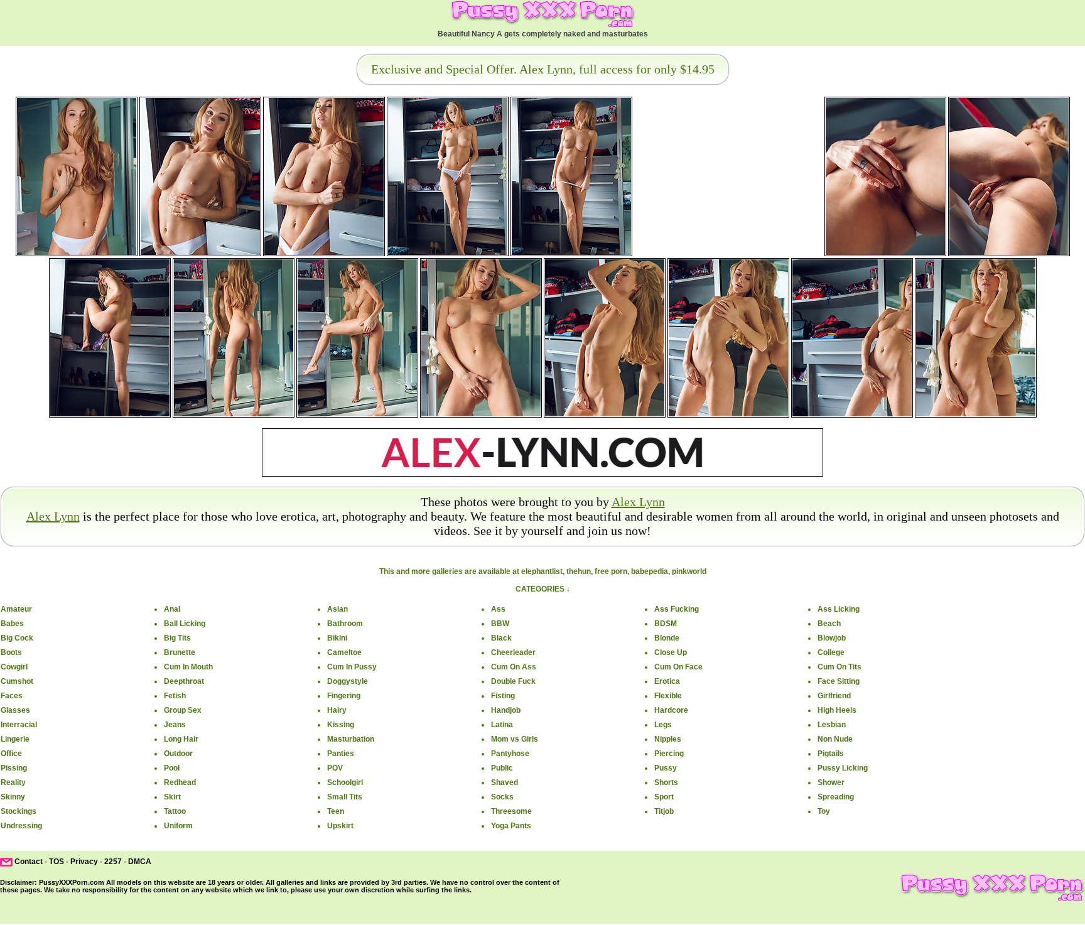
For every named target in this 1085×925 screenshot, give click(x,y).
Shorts (666, 782)
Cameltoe (344, 652)
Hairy (337, 710)
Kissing (340, 724)
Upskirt (340, 825)
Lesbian (832, 724)
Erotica (667, 681)
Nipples (667, 739)
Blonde (666, 638)
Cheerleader (513, 652)
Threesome (511, 811)
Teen (335, 811)
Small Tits (344, 796)
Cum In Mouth (188, 667)
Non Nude (835, 739)
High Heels (837, 710)
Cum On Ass (513, 667)
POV (335, 768)
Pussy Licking (843, 768)
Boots (11, 652)
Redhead (180, 782)
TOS (56, 861)
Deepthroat (184, 681)
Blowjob (832, 638)
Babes (12, 623)
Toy (824, 811)
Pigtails (831, 753)
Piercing (669, 753)
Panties (340, 753)
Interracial (19, 724)
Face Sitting (839, 681)
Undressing (21, 825)
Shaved (504, 782)
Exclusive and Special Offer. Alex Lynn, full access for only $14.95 (543, 69)
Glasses (15, 710)
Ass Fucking (676, 609)
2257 (113, 861)
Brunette (179, 652)
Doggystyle (347, 681)
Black (501, 638)
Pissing (14, 768)
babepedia (649, 571)
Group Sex (183, 710)
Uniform (178, 825)
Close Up (670, 652)
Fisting (503, 695)
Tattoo (175, 811)
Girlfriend (834, 695)
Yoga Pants (511, 825)
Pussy (665, 768)
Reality (13, 782)
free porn (611, 571)
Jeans (175, 724)
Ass (498, 609)
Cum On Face (678, 667)
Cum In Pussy (352, 667)
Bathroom (345, 623)
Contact (28, 861)
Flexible (668, 695)
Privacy (84, 861)
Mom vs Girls (514, 739)
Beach (829, 623)
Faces (12, 695)
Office (11, 753)
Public (502, 768)
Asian (337, 609)
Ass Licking (839, 609)
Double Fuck (513, 681)
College (831, 652)
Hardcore (671, 710)
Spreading (836, 796)
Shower (831, 782)
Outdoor (178, 753)
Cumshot (17, 681)
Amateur (16, 609)
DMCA (139, 861)
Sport (664, 796)
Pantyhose (510, 753)
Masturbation (350, 739)
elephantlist (542, 571)
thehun (578, 571)
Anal (172, 609)
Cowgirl (14, 667)
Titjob (664, 811)
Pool (172, 768)
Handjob (506, 710)
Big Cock (17, 638)
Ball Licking (184, 623)
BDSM (665, 623)
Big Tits (177, 638)
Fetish (175, 695)
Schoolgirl (345, 782)
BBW (500, 623)
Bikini (337, 638)
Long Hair (181, 739)
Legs (663, 724)
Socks (502, 796)
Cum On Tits (839, 667)
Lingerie (15, 739)
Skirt (172, 796)
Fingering (343, 695)
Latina (502, 724)
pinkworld (689, 571)
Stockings (18, 811)
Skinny (13, 796)
